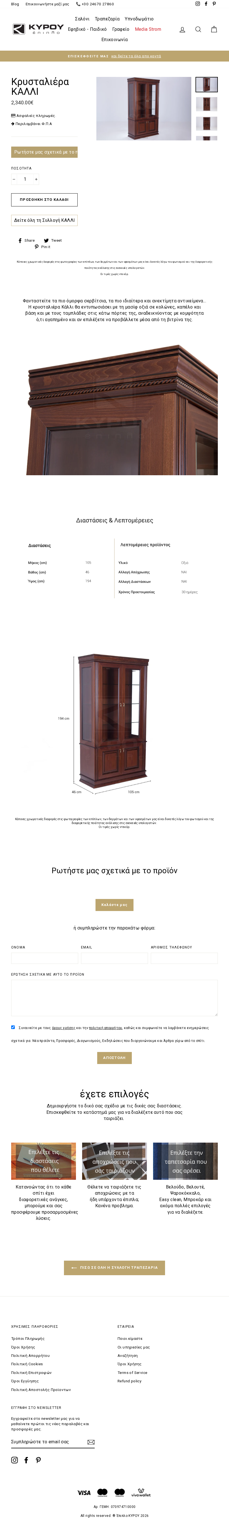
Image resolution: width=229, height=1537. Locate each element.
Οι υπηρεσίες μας (134, 1347)
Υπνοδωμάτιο (139, 19)
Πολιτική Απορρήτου (30, 1355)
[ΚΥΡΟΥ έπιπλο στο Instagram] (14, 1460)
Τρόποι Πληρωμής (28, 1338)
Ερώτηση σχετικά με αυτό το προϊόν (48, 974)
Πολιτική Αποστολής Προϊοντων (41, 1389)
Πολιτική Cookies (27, 1364)
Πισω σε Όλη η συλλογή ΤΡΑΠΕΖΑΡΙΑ (118, 1268)
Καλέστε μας (114, 905)
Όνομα (18, 947)
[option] (114, 56)
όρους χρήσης (63, 1028)
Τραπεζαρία (107, 19)
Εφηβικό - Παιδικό (87, 29)
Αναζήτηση (128, 1355)
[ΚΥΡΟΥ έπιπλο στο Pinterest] (38, 1460)
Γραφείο (120, 29)
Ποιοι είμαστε (130, 1338)
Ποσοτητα (21, 168)
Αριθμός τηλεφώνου (171, 947)
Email (86, 947)
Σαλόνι (82, 19)
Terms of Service (132, 1372)
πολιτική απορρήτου (105, 1028)
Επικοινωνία (114, 39)
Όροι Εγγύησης (25, 1381)
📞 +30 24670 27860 (95, 4)
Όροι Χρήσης (23, 1347)
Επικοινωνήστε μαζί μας (48, 4)
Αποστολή (114, 1058)
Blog (15, 4)
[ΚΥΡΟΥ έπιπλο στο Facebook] (26, 1460)
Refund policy (129, 1381)
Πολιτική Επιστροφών (31, 1372)
